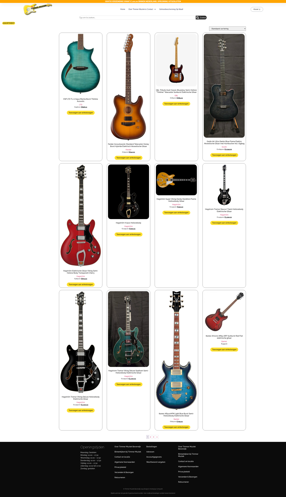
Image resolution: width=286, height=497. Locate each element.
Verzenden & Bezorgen (124, 472)
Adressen (150, 452)
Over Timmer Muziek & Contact (140, 9)
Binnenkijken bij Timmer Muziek (128, 452)
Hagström (81, 276)
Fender (128, 150)
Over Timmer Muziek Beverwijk (128, 447)
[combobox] (137, 17)
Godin (224, 147)
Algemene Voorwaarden (125, 462)
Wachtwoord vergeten (155, 462)
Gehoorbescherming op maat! (171, 9)
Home (122, 9)
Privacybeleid (120, 467)
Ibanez (176, 419)
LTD (80, 104)
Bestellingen (151, 447)
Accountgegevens (154, 457)
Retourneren (120, 477)
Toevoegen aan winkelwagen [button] (81, 113)
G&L (176, 95)
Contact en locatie (122, 457)
